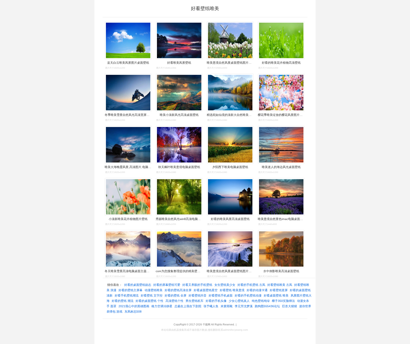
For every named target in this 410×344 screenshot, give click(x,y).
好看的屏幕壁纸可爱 (166, 284)
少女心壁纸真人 (239, 301)
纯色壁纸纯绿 (261, 301)
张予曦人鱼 (211, 306)
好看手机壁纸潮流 (127, 295)
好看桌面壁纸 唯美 (276, 295)
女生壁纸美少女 (224, 284)
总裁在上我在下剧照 (187, 306)
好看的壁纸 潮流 (122, 301)
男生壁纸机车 (195, 301)
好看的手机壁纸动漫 (248, 295)
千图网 (206, 324)
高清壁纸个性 (174, 301)
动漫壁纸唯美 (154, 290)
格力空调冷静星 (161, 306)
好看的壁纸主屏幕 (130, 290)
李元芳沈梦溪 (244, 306)
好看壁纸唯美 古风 (279, 284)
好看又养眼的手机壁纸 (197, 284)
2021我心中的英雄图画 (134, 306)
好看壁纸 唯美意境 (232, 290)
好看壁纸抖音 (197, 295)
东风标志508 (133, 311)
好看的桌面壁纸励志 (137, 284)
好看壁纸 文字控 (152, 295)
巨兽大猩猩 (289, 306)
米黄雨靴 (227, 306)
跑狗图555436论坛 (267, 306)
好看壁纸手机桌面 (221, 295)
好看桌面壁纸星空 (206, 290)
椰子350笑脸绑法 (283, 301)
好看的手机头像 (216, 301)
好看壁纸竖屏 (279, 290)
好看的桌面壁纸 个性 (149, 301)
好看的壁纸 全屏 (175, 295)
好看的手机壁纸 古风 (251, 284)
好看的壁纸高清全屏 (178, 290)
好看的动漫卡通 (257, 290)
